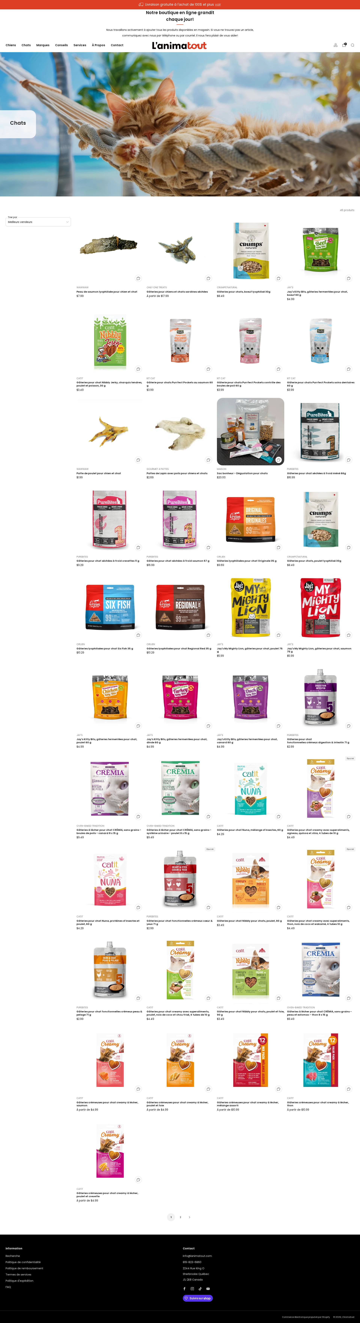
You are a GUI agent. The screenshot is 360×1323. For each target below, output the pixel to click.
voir (218, 4)
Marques (43, 45)
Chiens (11, 45)
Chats (26, 45)
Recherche (13, 1256)
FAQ (8, 1287)
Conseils (61, 45)
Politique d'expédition (19, 1281)
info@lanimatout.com (197, 1256)
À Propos (98, 45)
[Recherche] (352, 45)
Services (80, 45)
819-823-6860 (192, 1262)
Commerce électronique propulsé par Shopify (306, 1316)
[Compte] (336, 45)
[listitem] (179, 4)
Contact (117, 45)
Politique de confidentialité (23, 1262)
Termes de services (18, 1274)
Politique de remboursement (24, 1268)
